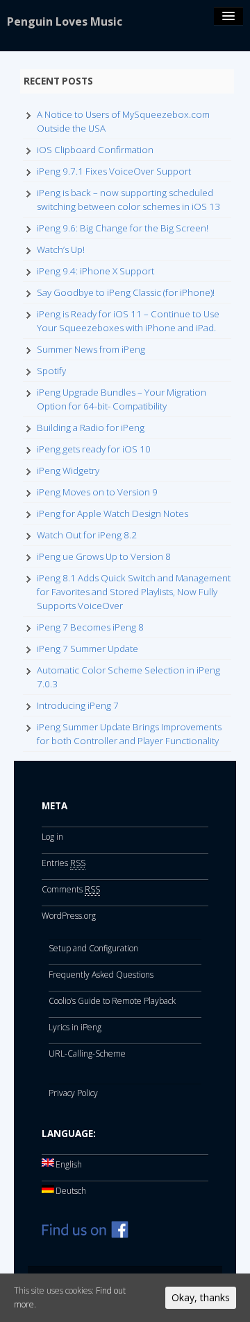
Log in (52, 837)
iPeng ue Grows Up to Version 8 (104, 556)
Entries (63, 863)
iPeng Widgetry (68, 470)
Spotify (51, 370)
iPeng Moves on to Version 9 (97, 492)
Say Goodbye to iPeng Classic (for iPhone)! (126, 292)
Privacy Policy (73, 1093)
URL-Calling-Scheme (87, 1053)
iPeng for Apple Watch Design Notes (112, 513)
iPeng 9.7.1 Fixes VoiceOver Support (114, 171)
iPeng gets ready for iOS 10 (94, 449)
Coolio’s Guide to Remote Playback (112, 1001)
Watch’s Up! (61, 249)
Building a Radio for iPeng (90, 427)
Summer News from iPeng (91, 349)
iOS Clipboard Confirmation (95, 149)
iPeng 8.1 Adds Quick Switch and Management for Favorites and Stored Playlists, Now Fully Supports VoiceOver (134, 592)
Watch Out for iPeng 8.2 (87, 535)
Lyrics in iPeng (75, 1027)
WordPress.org (69, 916)
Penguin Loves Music (64, 21)
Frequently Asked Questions (101, 974)
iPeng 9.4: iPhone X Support (95, 271)
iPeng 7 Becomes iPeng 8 (90, 627)
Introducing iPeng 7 (78, 705)
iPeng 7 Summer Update (87, 648)
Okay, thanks (201, 1297)
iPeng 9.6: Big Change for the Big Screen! (122, 228)
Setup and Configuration (93, 948)
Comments (71, 889)
